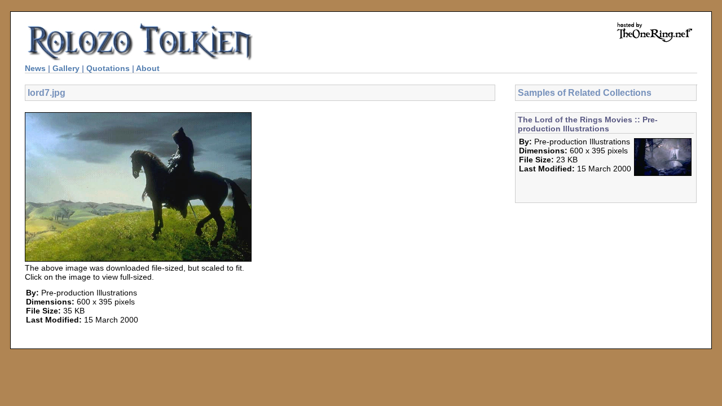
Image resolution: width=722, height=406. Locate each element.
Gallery (66, 68)
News (35, 68)
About (148, 68)
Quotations (108, 68)
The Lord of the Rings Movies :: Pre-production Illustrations (588, 124)
